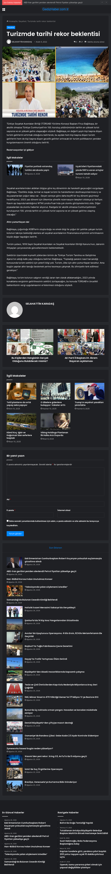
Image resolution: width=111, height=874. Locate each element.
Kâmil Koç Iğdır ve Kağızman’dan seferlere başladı (19, 435)
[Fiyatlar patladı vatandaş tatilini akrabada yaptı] (15, 169)
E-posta (11, 510)
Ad (9, 499)
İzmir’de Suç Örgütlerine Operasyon (44, 769)
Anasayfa (12, 21)
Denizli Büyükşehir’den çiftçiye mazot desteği (49, 722)
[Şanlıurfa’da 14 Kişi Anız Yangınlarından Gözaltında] (15, 624)
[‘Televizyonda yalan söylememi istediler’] (15, 590)
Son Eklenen (55, 547)
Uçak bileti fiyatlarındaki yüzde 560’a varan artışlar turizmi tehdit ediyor (89, 170)
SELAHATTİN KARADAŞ (22, 42)
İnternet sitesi (64, 510)
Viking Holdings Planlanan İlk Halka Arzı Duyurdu (54, 434)
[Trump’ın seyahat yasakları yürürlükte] (89, 391)
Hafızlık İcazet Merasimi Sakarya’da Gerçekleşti (50, 607)
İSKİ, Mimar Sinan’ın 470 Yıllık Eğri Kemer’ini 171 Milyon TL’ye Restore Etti (61, 697)
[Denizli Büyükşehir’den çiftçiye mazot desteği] (15, 726)
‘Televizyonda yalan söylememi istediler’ (46, 586)
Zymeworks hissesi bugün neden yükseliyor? (30, 748)
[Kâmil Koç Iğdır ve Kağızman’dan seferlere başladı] (21, 421)
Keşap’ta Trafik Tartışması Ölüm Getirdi (46, 659)
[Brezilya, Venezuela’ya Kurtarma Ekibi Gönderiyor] (15, 786)
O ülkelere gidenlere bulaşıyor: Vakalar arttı (53, 404)
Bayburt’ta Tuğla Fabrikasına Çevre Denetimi (48, 646)
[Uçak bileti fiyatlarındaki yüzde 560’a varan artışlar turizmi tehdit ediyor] (65, 169)
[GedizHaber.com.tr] (55, 9)
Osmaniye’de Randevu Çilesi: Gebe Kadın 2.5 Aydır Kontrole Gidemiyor (62, 735)
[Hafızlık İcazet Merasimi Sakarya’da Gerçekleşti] (15, 611)
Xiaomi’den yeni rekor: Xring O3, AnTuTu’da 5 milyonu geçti (56, 756)
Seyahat (22, 21)
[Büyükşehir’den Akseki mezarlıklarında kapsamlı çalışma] (15, 675)
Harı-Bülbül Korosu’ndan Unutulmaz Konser (43, 2)
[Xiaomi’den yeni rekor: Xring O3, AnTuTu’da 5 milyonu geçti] (15, 760)
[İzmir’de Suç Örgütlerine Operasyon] (15, 773)
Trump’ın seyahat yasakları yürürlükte (89, 404)
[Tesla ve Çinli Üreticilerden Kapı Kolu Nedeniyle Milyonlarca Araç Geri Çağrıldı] (15, 688)
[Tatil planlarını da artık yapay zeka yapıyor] (21, 391)
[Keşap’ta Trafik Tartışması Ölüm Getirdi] (15, 663)
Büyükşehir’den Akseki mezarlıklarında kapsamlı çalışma (54, 671)
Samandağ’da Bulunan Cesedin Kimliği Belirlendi (32, 599)
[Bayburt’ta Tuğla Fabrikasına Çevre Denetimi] (15, 650)
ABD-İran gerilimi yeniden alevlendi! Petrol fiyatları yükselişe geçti (41, 571)
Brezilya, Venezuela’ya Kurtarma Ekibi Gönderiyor (51, 782)
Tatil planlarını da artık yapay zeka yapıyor (19, 404)
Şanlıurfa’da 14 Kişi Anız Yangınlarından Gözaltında (52, 620)
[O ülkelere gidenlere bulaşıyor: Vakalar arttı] (55, 391)
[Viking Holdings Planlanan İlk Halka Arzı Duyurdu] (55, 421)
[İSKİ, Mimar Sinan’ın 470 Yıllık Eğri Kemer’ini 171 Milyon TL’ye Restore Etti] (15, 701)
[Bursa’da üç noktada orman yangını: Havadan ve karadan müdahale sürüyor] (15, 714)
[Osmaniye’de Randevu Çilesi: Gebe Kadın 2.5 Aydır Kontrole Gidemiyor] (15, 739)
